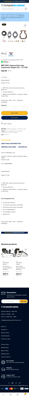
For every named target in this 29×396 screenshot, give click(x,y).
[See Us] (16, 383)
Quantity (3, 105)
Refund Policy (5, 347)
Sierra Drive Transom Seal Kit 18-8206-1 (20, 268)
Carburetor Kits (13, 16)
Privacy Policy (5, 344)
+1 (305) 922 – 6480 (10, 316)
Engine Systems (10, 14)
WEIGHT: (5, 159)
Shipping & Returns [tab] (8, 147)
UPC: (6, 163)
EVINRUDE (13, 129)
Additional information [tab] (11, 143)
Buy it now (14, 117)
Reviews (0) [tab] (22, 147)
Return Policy (5, 350)
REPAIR (15, 132)
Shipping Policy (5, 353)
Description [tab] (6, 140)
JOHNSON (20, 129)
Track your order (5, 339)
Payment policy (5, 335)
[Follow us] (19, 383)
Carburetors (4, 16)
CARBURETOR (12, 131)
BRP (8, 129)
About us (3, 326)
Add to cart (14, 113)
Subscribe (23, 301)
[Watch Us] (12, 383)
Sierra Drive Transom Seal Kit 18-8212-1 (7, 268)
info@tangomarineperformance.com (11, 320)
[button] (25, 25)
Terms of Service (5, 357)
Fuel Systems (19, 14)
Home (3, 14)
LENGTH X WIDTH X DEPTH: (14, 157)
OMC (24, 129)
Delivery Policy (5, 332)
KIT (8, 132)
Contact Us (4, 329)
